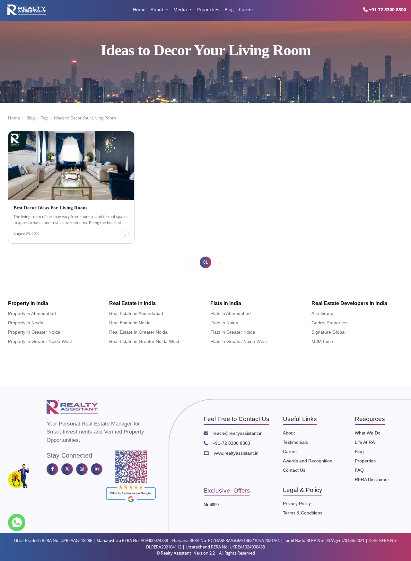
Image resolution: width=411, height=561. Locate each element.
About (158, 9)
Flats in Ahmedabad (230, 313)
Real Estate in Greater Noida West (144, 341)
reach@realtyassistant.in (237, 433)
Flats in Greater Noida (232, 332)
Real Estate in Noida (130, 322)
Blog (229, 9)
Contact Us (294, 470)
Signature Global (328, 332)
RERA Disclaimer (372, 479)
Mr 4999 (211, 504)
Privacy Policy (297, 503)
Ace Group (322, 313)
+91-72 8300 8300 (230, 443)
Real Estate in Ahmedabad (136, 313)
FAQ (359, 470)
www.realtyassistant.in (235, 453)
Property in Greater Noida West (40, 341)
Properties (208, 9)
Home (139, 9)
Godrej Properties (329, 322)
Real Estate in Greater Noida (138, 332)
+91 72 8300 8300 (387, 9)
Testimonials (295, 442)
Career (246, 9)
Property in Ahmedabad (32, 313)
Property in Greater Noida (34, 332)
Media (180, 9)
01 (205, 262)
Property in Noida (25, 322)
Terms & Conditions (302, 512)
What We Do (367, 432)
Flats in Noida (224, 322)
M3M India (322, 341)
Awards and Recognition (307, 460)
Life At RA (365, 442)
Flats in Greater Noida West (238, 341)
